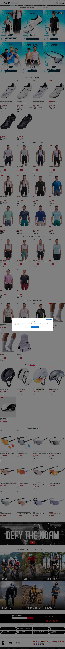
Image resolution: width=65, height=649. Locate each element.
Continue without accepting (49, 319)
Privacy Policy (32, 328)
